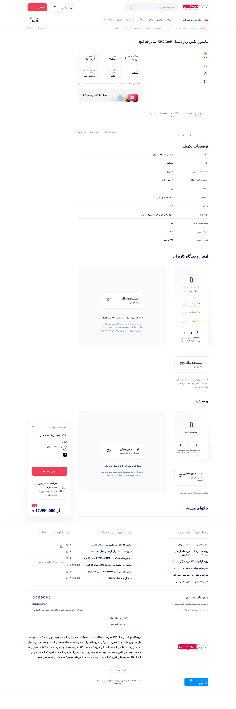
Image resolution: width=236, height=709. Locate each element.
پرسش (41, 28)
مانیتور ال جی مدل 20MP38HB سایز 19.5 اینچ (110, 571)
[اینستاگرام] (45, 568)
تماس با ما (106, 19)
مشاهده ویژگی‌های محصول (131, 83)
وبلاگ (168, 19)
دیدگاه (31, 28)
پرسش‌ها (82, 132)
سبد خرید (130, 19)
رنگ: (65, 449)
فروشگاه (141, 19)
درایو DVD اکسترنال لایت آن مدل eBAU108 (111, 551)
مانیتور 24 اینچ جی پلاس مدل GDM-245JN (112, 545)
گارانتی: (63, 442)
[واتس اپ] (62, 568)
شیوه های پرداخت (199, 568)
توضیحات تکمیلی (108, 132)
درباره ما (118, 19)
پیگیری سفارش (155, 19)
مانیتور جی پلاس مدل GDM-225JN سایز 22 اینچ (109, 565)
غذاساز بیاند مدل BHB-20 (120, 578)
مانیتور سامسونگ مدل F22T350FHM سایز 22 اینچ (108, 558)
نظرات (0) (94, 132)
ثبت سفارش (202, 544)
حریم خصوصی (201, 581)
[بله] (29, 568)
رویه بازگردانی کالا (199, 561)
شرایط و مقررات (200, 575)
